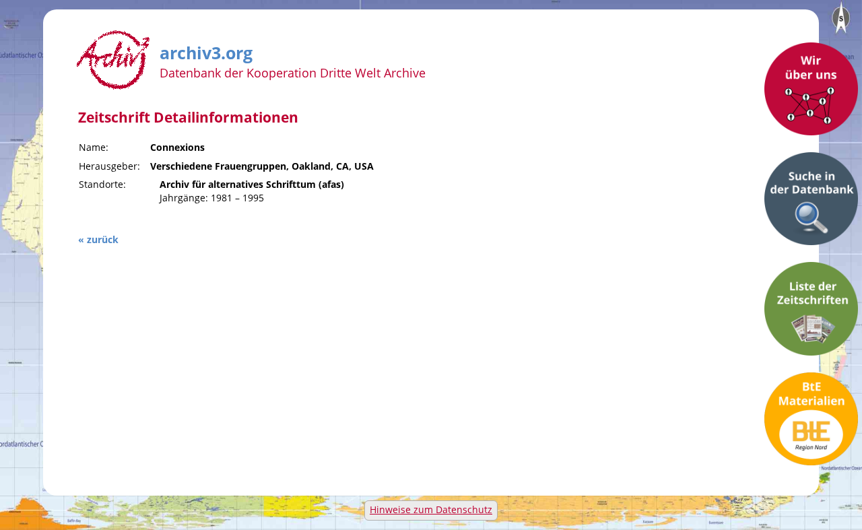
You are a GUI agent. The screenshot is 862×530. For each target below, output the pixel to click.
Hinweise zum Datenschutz (431, 509)
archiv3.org (206, 50)
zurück (103, 239)
